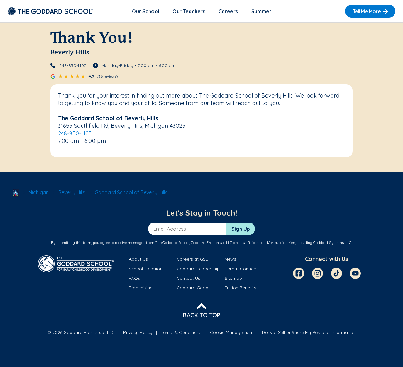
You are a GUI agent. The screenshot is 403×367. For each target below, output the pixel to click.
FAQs (134, 278)
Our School (145, 11)
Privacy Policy (137, 332)
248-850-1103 (73, 65)
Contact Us (188, 278)
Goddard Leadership (198, 269)
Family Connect (241, 269)
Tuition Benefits (240, 288)
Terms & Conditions (181, 332)
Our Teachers (189, 11)
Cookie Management (231, 332)
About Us (138, 259)
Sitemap (233, 278)
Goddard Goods (194, 288)
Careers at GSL (192, 259)
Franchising (141, 288)
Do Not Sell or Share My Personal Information (309, 332)
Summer (261, 11)
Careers (228, 11)
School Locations (147, 269)
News (230, 259)
